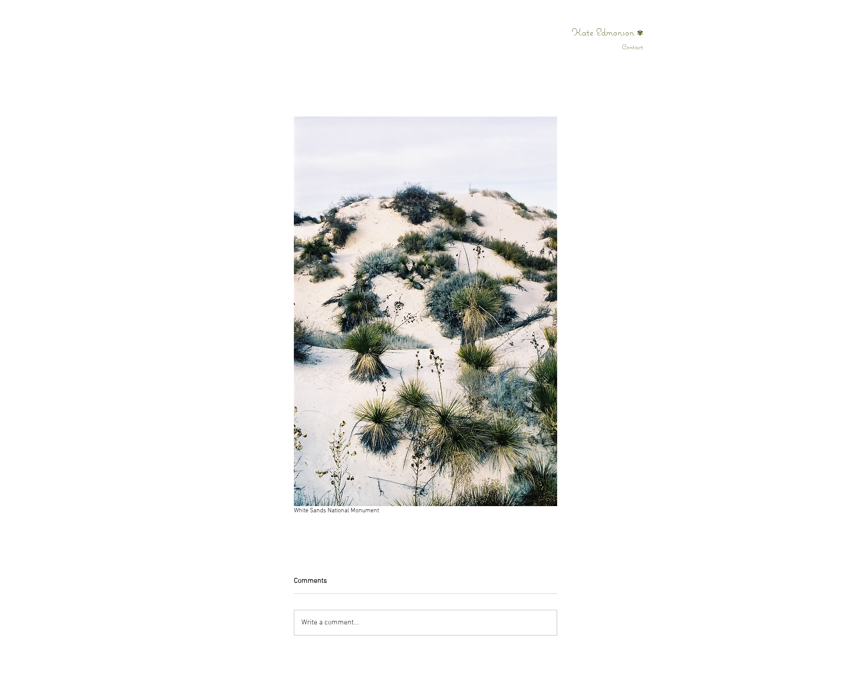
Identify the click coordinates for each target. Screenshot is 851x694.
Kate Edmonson (604, 32)
